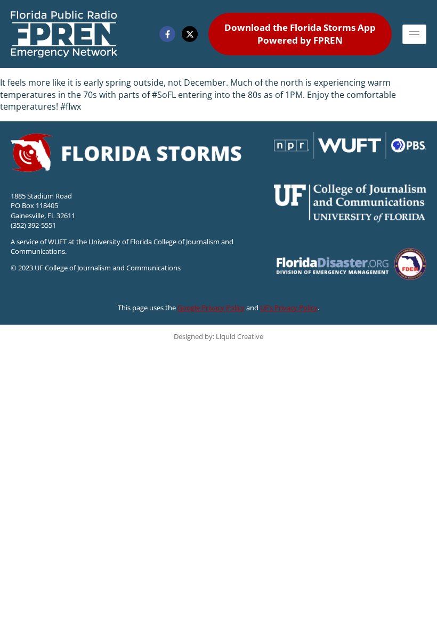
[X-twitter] (190, 34)
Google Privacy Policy (211, 307)
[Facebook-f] (167, 34)
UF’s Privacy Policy (289, 307)
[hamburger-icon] (414, 34)
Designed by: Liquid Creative (218, 336)
